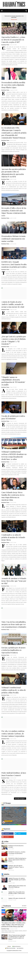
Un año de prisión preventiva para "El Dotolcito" (13, 417)
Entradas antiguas (19, 798)
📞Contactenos (20, 948)
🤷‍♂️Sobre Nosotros (16, 946)
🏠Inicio (9, 946)
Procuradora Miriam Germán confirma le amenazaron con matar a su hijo (13, 238)
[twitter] (20, 833)
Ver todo (24, 905)
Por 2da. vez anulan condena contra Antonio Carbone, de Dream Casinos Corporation (12, 733)
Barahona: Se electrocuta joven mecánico (15, 846)
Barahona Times (5, 44)
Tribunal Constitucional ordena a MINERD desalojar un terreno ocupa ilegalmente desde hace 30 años (14, 455)
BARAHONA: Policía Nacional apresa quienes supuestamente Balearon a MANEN (17, 860)
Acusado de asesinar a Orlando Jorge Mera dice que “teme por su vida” (13, 580)
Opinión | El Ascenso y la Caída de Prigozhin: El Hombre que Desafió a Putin (17, 880)
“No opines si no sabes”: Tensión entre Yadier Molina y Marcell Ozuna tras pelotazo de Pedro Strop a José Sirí (13, 924)
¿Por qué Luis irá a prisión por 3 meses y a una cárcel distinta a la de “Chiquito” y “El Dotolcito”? (13, 340)
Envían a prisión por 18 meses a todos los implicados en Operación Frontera (13, 650)
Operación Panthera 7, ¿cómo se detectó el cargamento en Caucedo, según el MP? (13, 39)
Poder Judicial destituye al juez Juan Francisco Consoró (13, 774)
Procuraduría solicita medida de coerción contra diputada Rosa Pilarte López (13, 85)
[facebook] (7, 833)
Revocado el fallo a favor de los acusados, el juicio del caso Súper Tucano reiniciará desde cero (13, 212)
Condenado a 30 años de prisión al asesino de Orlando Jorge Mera (13, 537)
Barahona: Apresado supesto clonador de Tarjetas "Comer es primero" (16, 867)
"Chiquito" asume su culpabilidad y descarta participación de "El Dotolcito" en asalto (13, 381)
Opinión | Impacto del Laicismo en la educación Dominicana (17, 886)
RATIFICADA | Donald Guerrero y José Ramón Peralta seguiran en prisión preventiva (14, 264)
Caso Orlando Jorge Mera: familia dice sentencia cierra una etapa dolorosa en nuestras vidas (12, 496)
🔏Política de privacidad (10, 948)
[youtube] (7, 837)
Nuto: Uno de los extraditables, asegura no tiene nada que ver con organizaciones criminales (13, 624)
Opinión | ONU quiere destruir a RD (16, 898)
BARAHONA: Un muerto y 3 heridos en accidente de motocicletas (16, 852)
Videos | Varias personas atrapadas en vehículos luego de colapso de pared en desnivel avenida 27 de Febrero (16, 937)
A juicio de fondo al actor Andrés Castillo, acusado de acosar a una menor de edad (12, 304)
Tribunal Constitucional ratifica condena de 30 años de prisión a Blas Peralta (13, 690)
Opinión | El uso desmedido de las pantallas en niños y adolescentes (16, 892)
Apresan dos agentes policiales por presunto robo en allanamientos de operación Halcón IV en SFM (13, 173)
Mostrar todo (14, 19)
